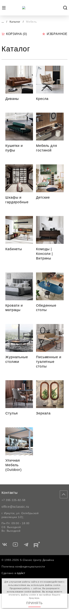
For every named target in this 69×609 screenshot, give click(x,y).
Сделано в (9, 573)
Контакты (10, 493)
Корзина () (16, 34)
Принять (34, 603)
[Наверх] (63, 494)
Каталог (15, 21)
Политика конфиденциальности (23, 566)
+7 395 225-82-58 (13, 500)
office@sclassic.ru (15, 506)
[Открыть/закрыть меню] (4, 7)
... (3, 21)
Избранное (57, 34)
